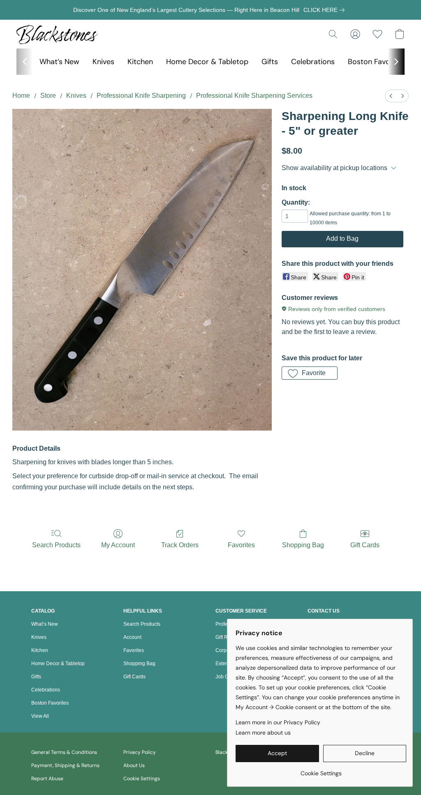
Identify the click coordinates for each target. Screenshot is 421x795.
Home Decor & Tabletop (207, 62)
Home (21, 95)
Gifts (269, 62)
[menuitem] (391, 96)
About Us (134, 765)
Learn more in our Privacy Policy (278, 722)
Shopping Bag (303, 545)
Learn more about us (263, 732)
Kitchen (140, 62)
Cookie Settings (141, 778)
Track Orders (180, 545)
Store (48, 95)
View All (40, 716)
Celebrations (313, 62)
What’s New (59, 62)
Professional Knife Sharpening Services (254, 95)
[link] (325, 10)
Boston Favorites (376, 62)
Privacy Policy (139, 752)
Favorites (241, 545)
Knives (103, 62)
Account (132, 637)
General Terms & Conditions (64, 752)
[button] (57, 34)
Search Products (56, 545)
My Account (118, 545)
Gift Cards (364, 545)
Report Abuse (47, 778)
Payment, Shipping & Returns (65, 765)
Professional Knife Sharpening (141, 95)
